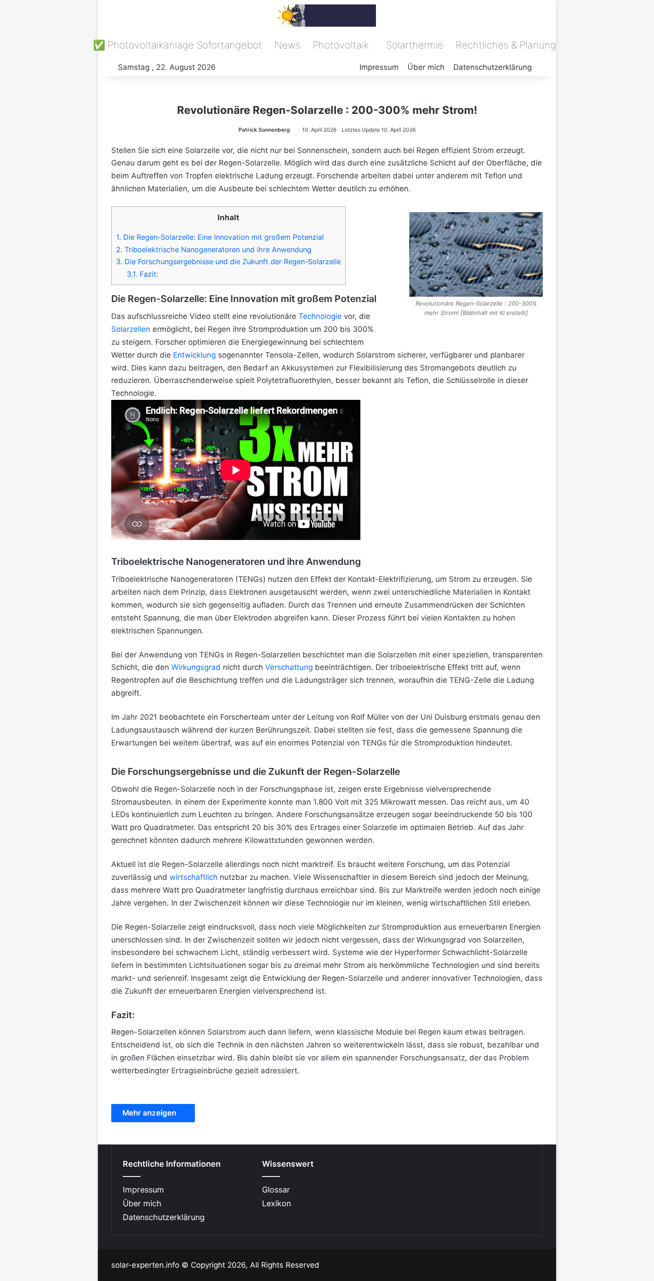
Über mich (426, 67)
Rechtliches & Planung (506, 45)
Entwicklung (194, 354)
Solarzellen (130, 329)
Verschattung (289, 667)
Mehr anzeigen (150, 1112)
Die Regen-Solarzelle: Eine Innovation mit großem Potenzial (220, 237)
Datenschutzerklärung (492, 67)
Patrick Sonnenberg (264, 129)
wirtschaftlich (194, 877)
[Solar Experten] (327, 15)
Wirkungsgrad (196, 667)
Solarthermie (414, 45)
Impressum (379, 67)
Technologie (320, 316)
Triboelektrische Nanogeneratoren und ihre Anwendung (213, 249)
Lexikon (276, 1203)
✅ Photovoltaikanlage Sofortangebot (177, 45)
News (287, 45)
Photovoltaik (341, 45)
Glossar (276, 1189)
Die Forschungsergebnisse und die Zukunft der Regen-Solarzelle (228, 261)
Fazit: (142, 274)
